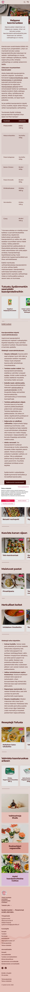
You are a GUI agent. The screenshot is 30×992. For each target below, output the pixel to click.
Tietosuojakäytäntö (23, 487)
